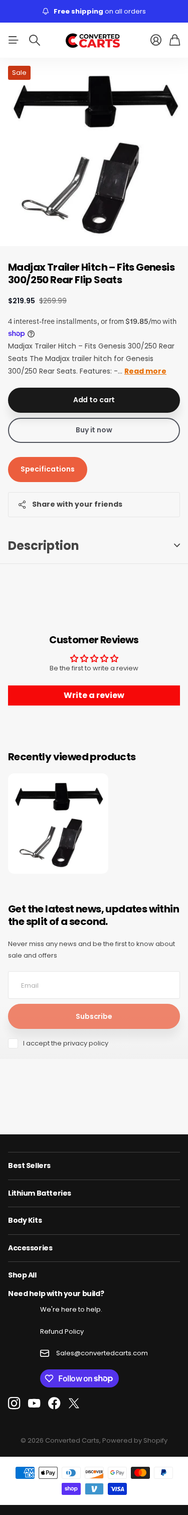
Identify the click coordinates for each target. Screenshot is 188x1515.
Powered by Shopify (134, 1440)
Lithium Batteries (39, 1193)
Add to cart (94, 400)
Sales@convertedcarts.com (102, 1353)
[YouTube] (34, 1403)
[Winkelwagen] (174, 40)
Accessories (30, 1248)
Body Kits (25, 1220)
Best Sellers (29, 1165)
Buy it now (94, 430)
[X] (74, 1404)
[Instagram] (14, 1403)
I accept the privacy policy (65, 1043)
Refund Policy (62, 1331)
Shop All (22, 1275)
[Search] (34, 40)
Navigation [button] (13, 40)
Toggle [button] (177, 545)
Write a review (94, 695)
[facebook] (54, 1403)
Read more (145, 371)
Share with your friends (77, 504)
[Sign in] (155, 40)
